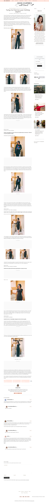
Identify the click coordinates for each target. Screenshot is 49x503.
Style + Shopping (13, 8)
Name (5, 475)
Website (24, 475)
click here (20, 325)
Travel (41, 112)
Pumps (9, 130)
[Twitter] (5, 0)
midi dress (6, 236)
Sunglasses (15, 266)
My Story (22, 491)
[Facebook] (4, 0)
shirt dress (8, 166)
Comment (6, 465)
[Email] (28, 496)
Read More (37, 99)
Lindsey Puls (11, 13)
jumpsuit (9, 87)
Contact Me (26, 491)
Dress (5, 266)
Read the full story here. (39, 43)
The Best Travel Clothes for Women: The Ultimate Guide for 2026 (39, 114)
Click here (5, 19)
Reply (30, 399)
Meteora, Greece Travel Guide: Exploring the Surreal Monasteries (39, 96)
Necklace (12, 130)
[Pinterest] (9, 0)
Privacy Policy (25, 492)
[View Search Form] (44, 0)
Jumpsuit (5, 130)
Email (15, 475)
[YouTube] (8, 0)
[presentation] (39, 89)
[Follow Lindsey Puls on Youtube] (18, 393)
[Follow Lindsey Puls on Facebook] (14, 393)
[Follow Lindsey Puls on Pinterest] (19, 393)
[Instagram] (6, 0)
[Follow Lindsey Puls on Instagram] (17, 393)
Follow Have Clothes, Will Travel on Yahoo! (38, 496)
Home (10, 8)
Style (22, 492)
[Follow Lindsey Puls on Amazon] (21, 393)
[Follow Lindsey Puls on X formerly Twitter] (15, 393)
